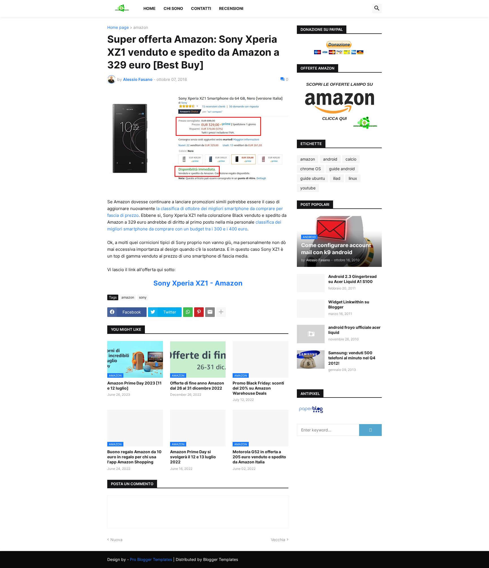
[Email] (210, 312)
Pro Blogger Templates (151, 559)
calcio (351, 159)
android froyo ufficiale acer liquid (354, 330)
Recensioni (231, 8)
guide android (342, 168)
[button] (377, 8)
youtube (308, 187)
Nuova (116, 539)
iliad (336, 178)
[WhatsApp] (188, 312)
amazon (140, 27)
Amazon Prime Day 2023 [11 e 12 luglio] (134, 385)
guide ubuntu (312, 178)
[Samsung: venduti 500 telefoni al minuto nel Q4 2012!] (311, 359)
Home (149, 8)
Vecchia (278, 539)
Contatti (201, 8)
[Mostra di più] (221, 312)
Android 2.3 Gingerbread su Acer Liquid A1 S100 (352, 279)
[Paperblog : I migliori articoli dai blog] (311, 412)
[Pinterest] (199, 312)
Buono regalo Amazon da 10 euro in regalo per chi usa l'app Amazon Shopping (134, 456)
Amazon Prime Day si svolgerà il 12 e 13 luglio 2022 (193, 456)
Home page (118, 27)
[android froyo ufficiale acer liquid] (311, 334)
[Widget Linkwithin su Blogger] (311, 308)
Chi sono (173, 8)
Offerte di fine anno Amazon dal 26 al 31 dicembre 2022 (197, 385)
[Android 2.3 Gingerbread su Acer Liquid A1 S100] (311, 283)
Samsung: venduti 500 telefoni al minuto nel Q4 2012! (351, 357)
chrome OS (310, 168)
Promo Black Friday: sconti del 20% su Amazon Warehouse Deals (258, 388)
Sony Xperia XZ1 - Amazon (198, 283)
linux (353, 178)
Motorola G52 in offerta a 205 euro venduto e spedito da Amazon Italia (259, 456)
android (330, 159)
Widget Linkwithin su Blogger (348, 304)
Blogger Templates (220, 559)
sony (143, 297)
